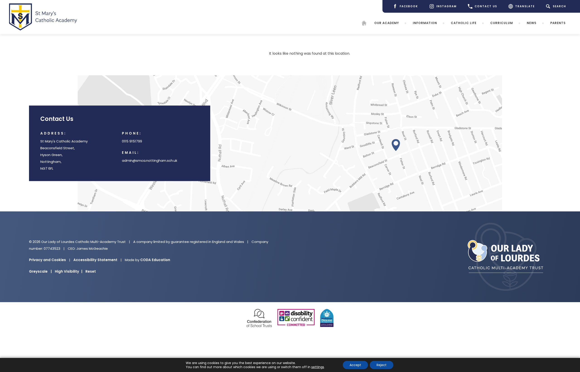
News (531, 23)
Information (425, 23)
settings (317, 367)
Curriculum (501, 23)
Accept (355, 365)
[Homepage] (364, 24)
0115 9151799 (132, 141)
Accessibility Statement (95, 259)
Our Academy (386, 23)
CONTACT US (486, 6)
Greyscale (40, 271)
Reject (382, 365)
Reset (90, 271)
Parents (558, 23)
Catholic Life (463, 23)
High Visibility (68, 271)
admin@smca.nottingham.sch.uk (149, 160)
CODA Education (155, 259)
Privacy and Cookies (47, 259)
